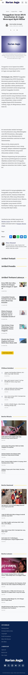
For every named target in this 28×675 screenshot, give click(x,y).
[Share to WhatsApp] (18, 236)
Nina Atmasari (11, 243)
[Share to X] (14, 236)
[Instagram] (12, 665)
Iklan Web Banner (6, 639)
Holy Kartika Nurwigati (16, 24)
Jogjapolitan (14, 11)
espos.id (3, 649)
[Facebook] (5, 665)
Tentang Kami (5, 628)
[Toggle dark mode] (26, 2)
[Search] (22, 2)
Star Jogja (4, 655)
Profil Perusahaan (6, 636)
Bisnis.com (4, 652)
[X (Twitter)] (8, 665)
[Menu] (2, 2)
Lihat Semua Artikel (7, 352)
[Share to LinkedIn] (21, 236)
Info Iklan (4, 641)
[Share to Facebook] (10, 236)
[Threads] (19, 665)
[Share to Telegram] (25, 236)
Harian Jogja (5, 221)
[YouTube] (15, 665)
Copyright (4, 633)
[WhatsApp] (23, 665)
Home (7, 11)
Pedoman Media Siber (7, 631)
